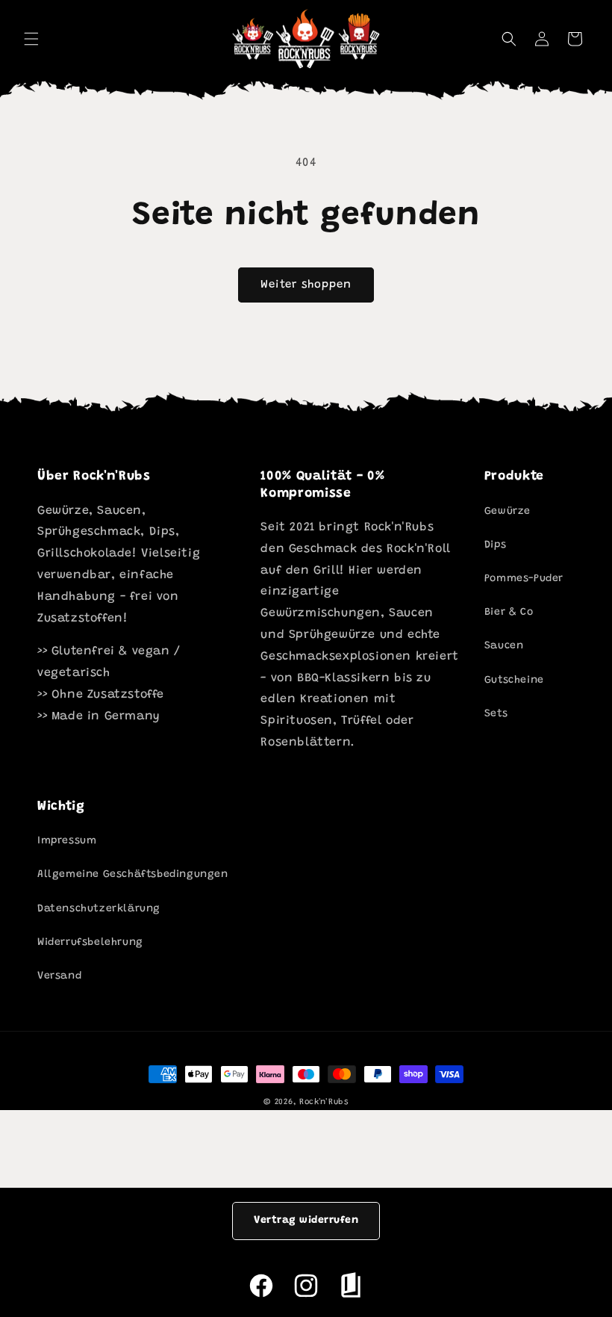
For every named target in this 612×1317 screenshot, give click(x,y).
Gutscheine (514, 680)
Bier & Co (508, 612)
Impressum (66, 841)
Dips (495, 545)
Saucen (504, 646)
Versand (59, 976)
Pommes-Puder (523, 579)
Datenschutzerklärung (98, 909)
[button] (509, 38)
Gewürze (507, 511)
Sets (496, 714)
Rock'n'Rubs (324, 1102)
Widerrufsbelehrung (90, 943)
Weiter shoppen (306, 285)
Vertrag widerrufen (306, 1220)
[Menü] (31, 38)
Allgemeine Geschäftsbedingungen (132, 875)
